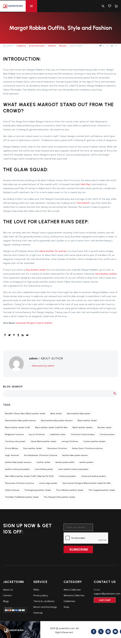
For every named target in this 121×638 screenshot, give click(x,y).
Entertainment (37, 45)
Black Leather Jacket (87, 420)
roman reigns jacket (48, 483)
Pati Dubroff (83, 203)
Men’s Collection (72, 589)
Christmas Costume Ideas (83, 434)
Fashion (52, 45)
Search (114, 393)
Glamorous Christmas (57, 448)
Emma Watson (11, 448)
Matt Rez (86, 184)
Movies (62, 45)
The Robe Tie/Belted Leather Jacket (22, 497)
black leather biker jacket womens (57, 420)
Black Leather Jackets (83, 427)
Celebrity (21, 45)
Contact (7, 595)
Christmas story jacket (15, 441)
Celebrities (69, 601)
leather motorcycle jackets (17, 469)
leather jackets (86, 462)
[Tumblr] (18, 335)
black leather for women (53, 251)
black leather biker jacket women (20, 420)
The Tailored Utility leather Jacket (59, 497)
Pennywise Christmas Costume (19, 483)
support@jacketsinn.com (107, 593)
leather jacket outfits (64, 462)
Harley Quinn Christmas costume (87, 448)
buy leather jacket (36, 269)
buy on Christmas (37, 434)
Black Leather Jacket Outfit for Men (51, 427)
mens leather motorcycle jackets (73, 469)
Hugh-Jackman (12, 455)
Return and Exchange (45, 607)
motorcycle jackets (67, 476)
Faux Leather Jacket (32, 448)
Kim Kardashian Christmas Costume (40, 455)
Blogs (6, 601)
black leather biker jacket (78, 413)
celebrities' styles (58, 434)
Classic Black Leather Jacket (43, 441)
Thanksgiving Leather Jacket (37, 490)
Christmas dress (107, 434)
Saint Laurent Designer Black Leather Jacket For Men (86, 483)
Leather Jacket (43, 462)
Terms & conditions (43, 601)
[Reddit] (27, 335)
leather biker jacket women (75, 455)
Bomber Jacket (105, 427)
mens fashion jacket (44, 469)
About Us (8, 589)
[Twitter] (9, 335)
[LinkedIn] (23, 335)
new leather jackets (106, 273)
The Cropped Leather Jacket (101, 490)
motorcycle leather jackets (93, 476)
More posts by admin (43, 365)
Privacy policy (40, 595)
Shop (66, 607)
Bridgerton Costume (14, 434)
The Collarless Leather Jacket (69, 490)
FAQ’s (36, 589)
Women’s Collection (74, 595)
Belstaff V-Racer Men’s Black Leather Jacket (25, 413)
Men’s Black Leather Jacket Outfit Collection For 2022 (29, 476)
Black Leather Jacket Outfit (17, 427)
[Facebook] (5, 335)
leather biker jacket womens (18, 462)
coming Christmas (69, 441)
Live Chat (105, 600)
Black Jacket (56, 413)
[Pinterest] (14, 335)
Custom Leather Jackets (94, 441)
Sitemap (38, 612)
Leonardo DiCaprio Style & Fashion (34, 323)
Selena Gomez (12, 490)
